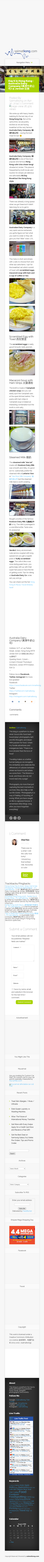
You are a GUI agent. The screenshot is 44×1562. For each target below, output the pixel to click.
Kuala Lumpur (26, 1501)
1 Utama (11, 1485)
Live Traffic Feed (21, 1418)
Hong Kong (19, 1499)
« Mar (11, 1542)
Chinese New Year (23, 1489)
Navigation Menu (23, 62)
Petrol (14, 1506)
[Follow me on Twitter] (19, 702)
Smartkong (22, 1403)
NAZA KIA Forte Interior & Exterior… (19, 1466)
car (14, 1489)
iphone (27, 1499)
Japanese (12, 1501)
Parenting (24, 1505)
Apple (27, 1485)
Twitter (19, 818)
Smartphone (14, 1511)
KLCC (20, 1501)
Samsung (27, 1508)
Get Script (14, 1474)
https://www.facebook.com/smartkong (25, 685)
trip (27, 1510)
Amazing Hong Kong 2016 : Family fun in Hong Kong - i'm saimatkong (21, 897)
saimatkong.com (32, 1556)
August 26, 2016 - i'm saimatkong (19, 1451)
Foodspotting (17, 1496)
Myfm (19, 1505)
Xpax (10, 1512)
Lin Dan (20, 1503)
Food (22, 1492)
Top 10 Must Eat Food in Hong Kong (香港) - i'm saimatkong (22, 914)
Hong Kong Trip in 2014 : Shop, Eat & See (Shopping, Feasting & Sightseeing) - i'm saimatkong (21, 887)
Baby (16, 1487)
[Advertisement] (22, 26)
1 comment (26, 103)
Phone (18, 1507)
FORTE (28, 1497)
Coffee (15, 1492)
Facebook (15, 818)
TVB (31, 1511)
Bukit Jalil (32, 1487)
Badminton (23, 1487)
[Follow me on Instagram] (25, 702)
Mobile (15, 1505)
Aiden (22, 1485)
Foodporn (14, 1494)
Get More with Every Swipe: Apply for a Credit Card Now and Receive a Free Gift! (22, 1127)
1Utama (16, 1485)
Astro (12, 1487)
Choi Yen (25, 840)
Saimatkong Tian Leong (19, 1401)
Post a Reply (25, 875)
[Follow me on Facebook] (12, 702)
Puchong (13, 1508)
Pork (23, 1506)
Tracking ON (27, 1474)
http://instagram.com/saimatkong (23, 696)
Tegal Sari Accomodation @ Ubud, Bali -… (18, 1424)
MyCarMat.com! (15, 1081)
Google (11, 818)
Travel (22, 1510)
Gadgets (11, 1499)
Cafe (11, 1489)
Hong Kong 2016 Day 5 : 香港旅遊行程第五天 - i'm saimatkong (21, 906)
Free (33, 1497)
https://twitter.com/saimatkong (22, 691)
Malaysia (28, 1503)
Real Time (20, 1474)
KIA (17, 1501)
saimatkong (20, 1405)
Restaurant (21, 1508)
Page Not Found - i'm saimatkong (19, 1456)
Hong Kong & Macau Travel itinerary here (22, 585)
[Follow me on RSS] (31, 702)
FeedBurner (27, 1211)
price (26, 1506)
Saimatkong (16, 100)
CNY (11, 1492)
